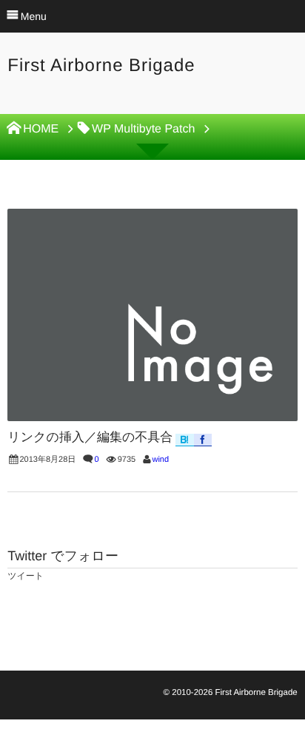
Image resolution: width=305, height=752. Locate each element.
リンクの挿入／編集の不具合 (89, 437)
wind (160, 459)
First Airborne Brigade (101, 65)
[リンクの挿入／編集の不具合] (152, 315)
